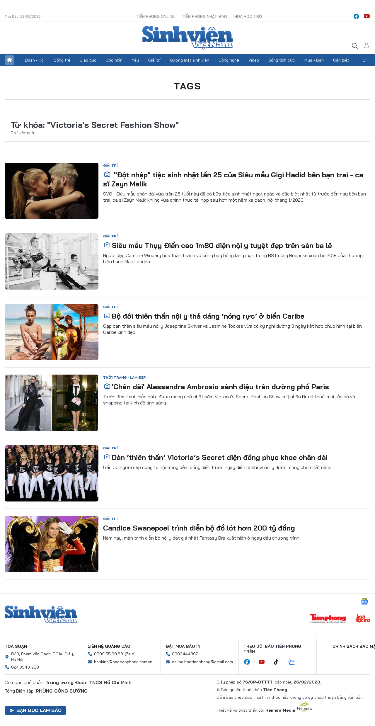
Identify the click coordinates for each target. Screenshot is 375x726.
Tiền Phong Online (155, 16)
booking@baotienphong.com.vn (123, 661)
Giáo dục (88, 60)
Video (253, 60)
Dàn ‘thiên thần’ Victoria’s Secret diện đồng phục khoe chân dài (220, 457)
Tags (187, 86)
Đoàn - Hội (35, 60)
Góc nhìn (114, 60)
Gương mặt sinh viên (189, 60)
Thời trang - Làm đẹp (124, 377)
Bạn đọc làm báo (39, 710)
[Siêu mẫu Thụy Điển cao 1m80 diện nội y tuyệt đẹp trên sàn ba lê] (51, 261)
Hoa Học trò (248, 16)
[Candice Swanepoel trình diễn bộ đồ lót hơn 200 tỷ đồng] (51, 544)
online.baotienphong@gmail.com (202, 661)
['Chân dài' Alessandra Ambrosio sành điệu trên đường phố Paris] (51, 403)
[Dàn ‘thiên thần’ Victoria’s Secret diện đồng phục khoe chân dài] (51, 473)
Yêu (135, 60)
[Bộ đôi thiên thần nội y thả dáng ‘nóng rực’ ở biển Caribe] (51, 332)
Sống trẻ (62, 60)
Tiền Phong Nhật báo (204, 16)
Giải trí (154, 60)
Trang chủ (9, 60)
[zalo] (295, 662)
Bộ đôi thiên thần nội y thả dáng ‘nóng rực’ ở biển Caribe (208, 316)
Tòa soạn (16, 646)
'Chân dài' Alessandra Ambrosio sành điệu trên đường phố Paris (220, 386)
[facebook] (356, 16)
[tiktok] (279, 662)
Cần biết (341, 60)
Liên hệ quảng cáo (109, 646)
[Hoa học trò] (362, 619)
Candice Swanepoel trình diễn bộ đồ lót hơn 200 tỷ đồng (199, 527)
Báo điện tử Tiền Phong (187, 38)
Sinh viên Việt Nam (41, 615)
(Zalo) (130, 654)
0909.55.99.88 (108, 654)
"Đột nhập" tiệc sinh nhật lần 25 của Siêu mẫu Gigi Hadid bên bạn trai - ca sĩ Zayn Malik (233, 179)
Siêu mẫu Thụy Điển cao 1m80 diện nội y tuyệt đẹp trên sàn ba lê (222, 245)
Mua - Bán (314, 60)
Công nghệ (229, 60)
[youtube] (366, 16)
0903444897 (185, 654)
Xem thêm (365, 60)
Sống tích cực (281, 60)
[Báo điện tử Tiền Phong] (328, 619)
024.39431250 (25, 667)
